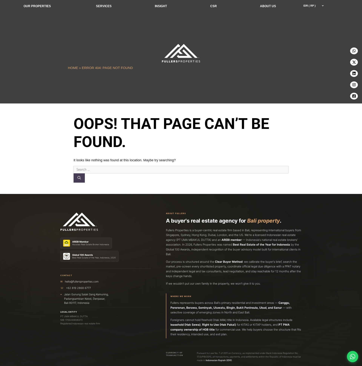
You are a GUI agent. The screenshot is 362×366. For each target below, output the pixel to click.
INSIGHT (161, 6)
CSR (213, 6)
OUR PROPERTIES (37, 6)
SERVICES (104, 6)
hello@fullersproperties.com (82, 281)
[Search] (79, 178)
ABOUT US (268, 6)
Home (73, 68)
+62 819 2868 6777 (78, 287)
